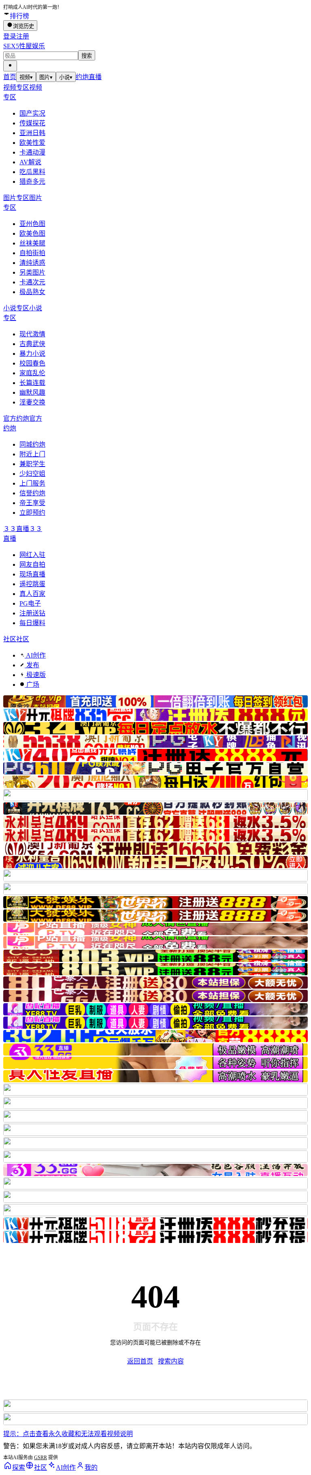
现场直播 (32, 574)
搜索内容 (171, 1361)
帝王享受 (32, 502)
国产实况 (32, 113)
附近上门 (32, 454)
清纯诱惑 (32, 262)
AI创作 (35, 655)
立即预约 (32, 512)
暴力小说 (32, 353)
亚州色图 (32, 223)
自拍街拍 (32, 252)
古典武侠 (32, 343)
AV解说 (30, 162)
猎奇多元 (32, 181)
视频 (26, 77)
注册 (22, 36)
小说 (65, 77)
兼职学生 (32, 463)
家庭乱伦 (32, 373)
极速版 (35, 674)
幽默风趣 (32, 392)
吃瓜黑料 (32, 171)
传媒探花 (32, 123)
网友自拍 (32, 564)
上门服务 (32, 483)
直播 (95, 76)
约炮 (82, 76)
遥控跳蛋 (32, 584)
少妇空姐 (32, 473)
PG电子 (30, 603)
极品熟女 (32, 291)
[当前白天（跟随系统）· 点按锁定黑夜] (10, 65)
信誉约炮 (32, 493)
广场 (32, 684)
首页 (9, 76)
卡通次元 (32, 282)
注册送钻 (32, 613)
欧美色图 (32, 233)
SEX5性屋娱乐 (24, 46)
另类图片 (32, 272)
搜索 (86, 56)
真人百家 (32, 593)
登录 (9, 36)
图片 (46, 77)
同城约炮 (32, 444)
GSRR (40, 1457)
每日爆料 (32, 622)
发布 (32, 665)
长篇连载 (32, 382)
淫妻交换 (32, 402)
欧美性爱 (32, 142)
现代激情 (32, 334)
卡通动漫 (32, 152)
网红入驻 (32, 554)
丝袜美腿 (32, 243)
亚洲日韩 (32, 132)
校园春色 (32, 363)
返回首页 (140, 1361)
